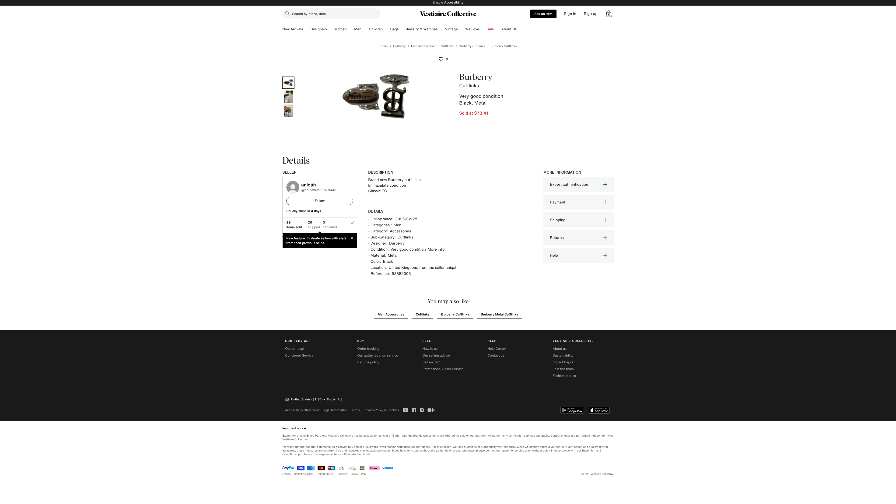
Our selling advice (436, 355)
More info (436, 249)
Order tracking (368, 348)
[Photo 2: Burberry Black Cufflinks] (288, 97)
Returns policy (368, 362)
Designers (318, 29)
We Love (472, 29)
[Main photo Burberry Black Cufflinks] (288, 83)
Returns (557, 237)
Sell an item (543, 13)
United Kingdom (304, 474)
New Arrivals (292, 29)
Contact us (496, 355)
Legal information (334, 410)
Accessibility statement (302, 410)
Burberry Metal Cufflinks (499, 314)
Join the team (563, 369)
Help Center (497, 348)
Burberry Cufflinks (472, 46)
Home (383, 46)
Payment (557, 202)
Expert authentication (569, 184)
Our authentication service (377, 355)
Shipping (558, 220)
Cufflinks (447, 46)
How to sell (430, 348)
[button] (609, 13)
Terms (355, 410)
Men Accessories (423, 46)
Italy (363, 474)
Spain (354, 474)
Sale (490, 29)
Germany (342, 474)
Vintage (451, 29)
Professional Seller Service (442, 369)
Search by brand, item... (310, 13)
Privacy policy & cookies (381, 410)
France (286, 474)
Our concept (294, 348)
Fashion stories (564, 375)
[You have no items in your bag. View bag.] (609, 13)
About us (560, 348)
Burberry (399, 46)
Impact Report (564, 362)
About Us (509, 29)
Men (357, 29)
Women (340, 29)
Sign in (570, 13)
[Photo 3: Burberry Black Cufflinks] (288, 111)
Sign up (591, 13)
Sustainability (563, 355)
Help (554, 255)
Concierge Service (299, 355)
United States (325, 474)
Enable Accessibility (448, 2)
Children (376, 29)
